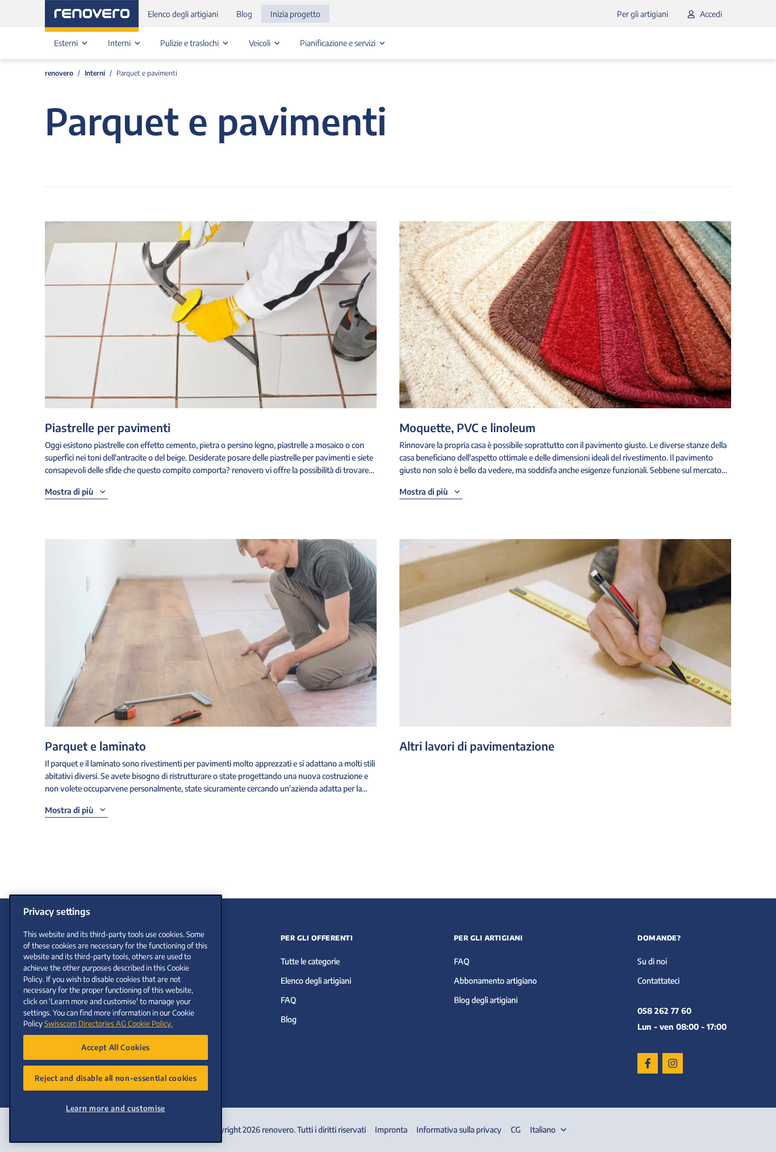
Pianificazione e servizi (338, 43)
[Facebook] (647, 1063)
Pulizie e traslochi (190, 43)
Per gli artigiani (642, 14)
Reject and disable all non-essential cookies (116, 1078)
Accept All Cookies (115, 1047)
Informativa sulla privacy (459, 1129)
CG (516, 1129)
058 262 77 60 (664, 1011)
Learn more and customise (115, 1108)
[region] (115, 1018)
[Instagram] (672, 1063)
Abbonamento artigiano (495, 980)
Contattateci (658, 980)
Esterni (67, 43)
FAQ (288, 1000)
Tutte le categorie (310, 961)
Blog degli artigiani (486, 1000)
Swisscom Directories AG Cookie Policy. (108, 1023)
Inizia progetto (295, 14)
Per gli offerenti (317, 938)
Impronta (391, 1129)
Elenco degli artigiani (183, 14)
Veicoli (260, 43)
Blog (244, 14)
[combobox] (549, 1130)
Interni (120, 43)
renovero (59, 73)
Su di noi (652, 961)
